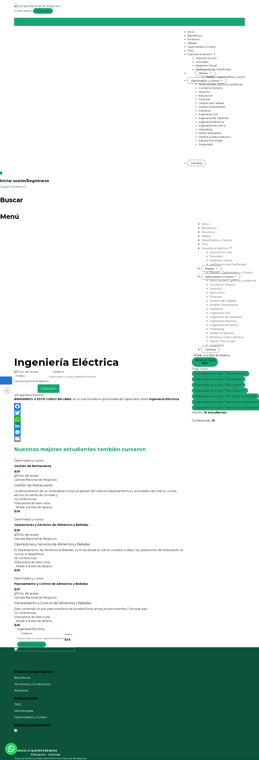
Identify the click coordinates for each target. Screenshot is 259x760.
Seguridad (206, 144)
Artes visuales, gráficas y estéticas (220, 84)
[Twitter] (100, 413)
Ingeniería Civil (208, 114)
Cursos (5, 187)
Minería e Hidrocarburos (214, 136)
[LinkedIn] (100, 426)
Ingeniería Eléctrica (211, 121)
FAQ (190, 50)
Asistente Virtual (206, 65)
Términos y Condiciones (32, 684)
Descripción (25, 388)
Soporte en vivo (206, 58)
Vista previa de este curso (32, 503)
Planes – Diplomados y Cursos (225, 76)
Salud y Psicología (210, 140)
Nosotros (194, 39)
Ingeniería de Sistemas (214, 118)
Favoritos (18, 187)
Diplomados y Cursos (201, 46)
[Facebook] (100, 406)
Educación (206, 95)
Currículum (48, 388)
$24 (205, 363)
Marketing (205, 129)
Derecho (205, 91)
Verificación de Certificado (213, 69)
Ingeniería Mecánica (212, 125)
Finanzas (204, 99)
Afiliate (192, 43)
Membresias (23, 711)
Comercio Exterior (211, 88)
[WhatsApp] (100, 419)
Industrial (204, 110)
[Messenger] (100, 432)
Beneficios (195, 35)
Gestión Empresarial (212, 106)
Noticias (54, 754)
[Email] (100, 438)
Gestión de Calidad (211, 103)
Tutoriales (202, 61)
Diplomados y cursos (61, 376)
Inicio (191, 31)
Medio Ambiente (210, 133)
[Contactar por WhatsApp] (11, 749)
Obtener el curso (32, 644)
